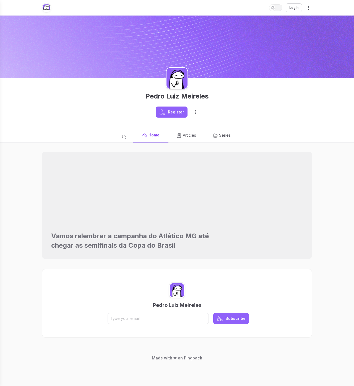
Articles (189, 135)
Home (154, 135)
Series (225, 135)
